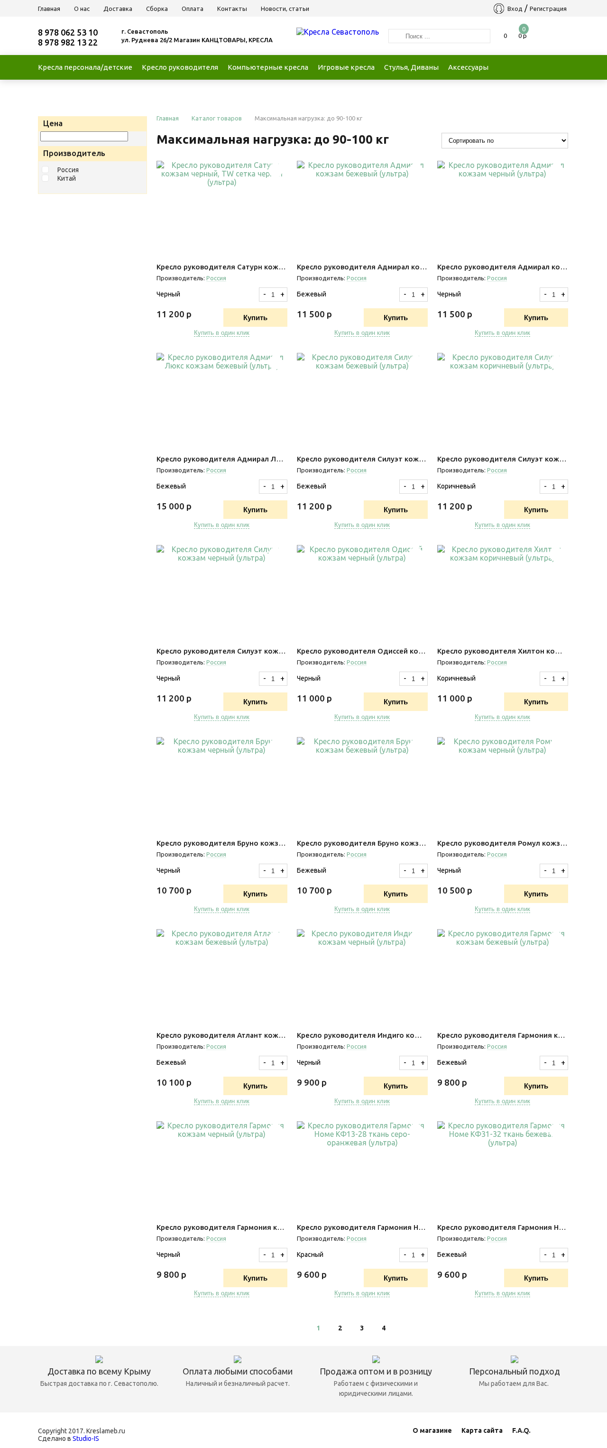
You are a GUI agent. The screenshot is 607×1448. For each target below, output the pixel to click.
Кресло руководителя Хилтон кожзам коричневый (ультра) (502, 651)
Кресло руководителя (180, 67)
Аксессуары (468, 67)
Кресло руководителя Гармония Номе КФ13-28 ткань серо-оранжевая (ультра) (362, 1227)
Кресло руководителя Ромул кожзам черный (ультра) (502, 843)
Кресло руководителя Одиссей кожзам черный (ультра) (362, 651)
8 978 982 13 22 (68, 42)
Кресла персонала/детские (85, 67)
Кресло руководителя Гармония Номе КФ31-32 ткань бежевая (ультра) (502, 1227)
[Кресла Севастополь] (337, 32)
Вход (515, 8)
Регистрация (548, 8)
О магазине (432, 1430)
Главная (49, 8)
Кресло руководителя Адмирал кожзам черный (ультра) (502, 267)
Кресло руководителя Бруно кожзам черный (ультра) (221, 843)
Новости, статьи (285, 8)
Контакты (232, 8)
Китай (66, 178)
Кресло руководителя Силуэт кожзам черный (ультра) (221, 651)
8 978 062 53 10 (68, 32)
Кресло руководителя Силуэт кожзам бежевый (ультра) (362, 459)
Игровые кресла (346, 67)
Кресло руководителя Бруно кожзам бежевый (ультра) (362, 843)
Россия (68, 170)
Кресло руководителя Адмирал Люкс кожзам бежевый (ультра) (221, 459)
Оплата (192, 8)
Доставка (117, 8)
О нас (82, 8)
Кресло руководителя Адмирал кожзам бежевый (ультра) (362, 267)
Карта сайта (482, 1430)
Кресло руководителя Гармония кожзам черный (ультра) (221, 1227)
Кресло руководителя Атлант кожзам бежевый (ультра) (221, 1035)
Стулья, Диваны (411, 67)
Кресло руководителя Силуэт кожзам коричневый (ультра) (502, 459)
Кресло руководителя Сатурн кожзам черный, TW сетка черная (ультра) (221, 267)
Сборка (157, 8)
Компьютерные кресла (268, 67)
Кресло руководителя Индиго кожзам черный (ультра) (362, 1035)
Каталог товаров (217, 118)
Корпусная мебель (81, 92)
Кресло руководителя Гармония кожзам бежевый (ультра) (502, 1035)
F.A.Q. (521, 1430)
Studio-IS (86, 1438)
